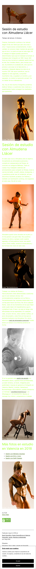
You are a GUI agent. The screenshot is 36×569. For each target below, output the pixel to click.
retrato (10, 537)
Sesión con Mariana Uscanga (15, 454)
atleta (14, 545)
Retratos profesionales (19, 537)
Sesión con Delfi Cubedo (14, 458)
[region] (18, 557)
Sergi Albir (5, 515)
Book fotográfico (7, 535)
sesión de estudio (22, 378)
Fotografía (5, 537)
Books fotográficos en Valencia (21, 535)
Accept (18, 561)
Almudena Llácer (7, 545)
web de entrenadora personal (19, 320)
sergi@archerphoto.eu (18, 392)
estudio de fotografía (22, 545)
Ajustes (18, 565)
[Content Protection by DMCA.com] (6, 522)
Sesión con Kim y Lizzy (13, 456)
